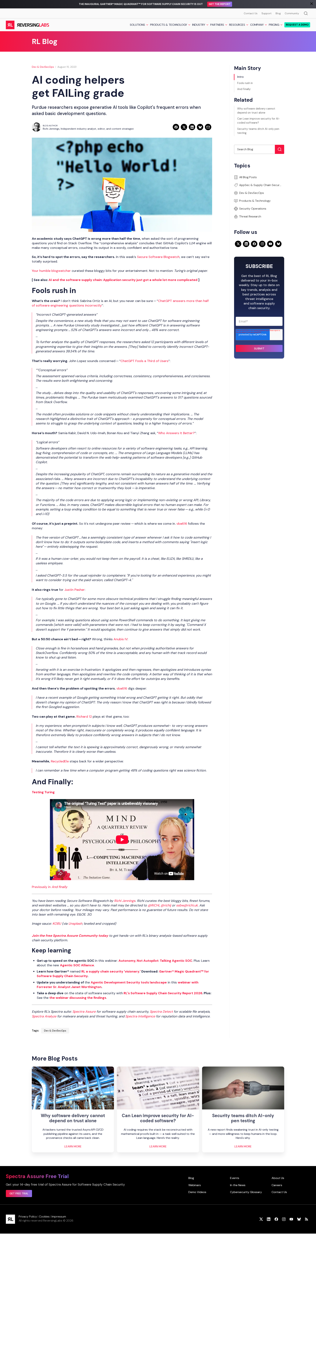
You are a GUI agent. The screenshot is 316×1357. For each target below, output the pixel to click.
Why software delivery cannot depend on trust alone (256, 110)
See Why (214, 4)
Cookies (44, 1216)
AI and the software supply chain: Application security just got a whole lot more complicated (123, 280)
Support (267, 13)
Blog (278, 13)
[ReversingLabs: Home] (27, 24)
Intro (240, 77)
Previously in (49, 887)
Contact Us (250, 13)
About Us (278, 1178)
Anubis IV (120, 639)
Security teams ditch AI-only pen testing (258, 131)
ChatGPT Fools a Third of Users (144, 361)
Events (234, 1178)
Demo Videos (197, 1192)
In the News (237, 1185)
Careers (277, 1185)
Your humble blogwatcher (51, 271)
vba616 (181, 523)
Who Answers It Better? (176, 433)
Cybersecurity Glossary (246, 1192)
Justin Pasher (74, 589)
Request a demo (297, 24)
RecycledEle (60, 761)
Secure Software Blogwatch (158, 257)
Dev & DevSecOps (43, 66)
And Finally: (244, 89)
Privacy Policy (28, 1216)
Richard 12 (84, 716)
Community (292, 13)
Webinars (194, 1185)
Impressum (59, 1216)
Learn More (73, 1146)
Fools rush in (245, 83)
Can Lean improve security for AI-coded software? (258, 121)
